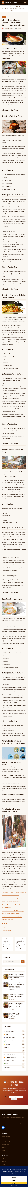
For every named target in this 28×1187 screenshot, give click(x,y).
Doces (3, 1139)
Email (7, 1097)
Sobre (3, 1164)
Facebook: (4, 923)
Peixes (6, 8)
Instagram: (4, 926)
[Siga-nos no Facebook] (3, 1127)
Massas (3, 1150)
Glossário (4, 1161)
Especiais (4, 1147)
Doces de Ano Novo (7, 1141)
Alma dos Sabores (6, 1136)
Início (3, 8)
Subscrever (14, 1099)
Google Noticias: (6, 930)
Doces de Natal (5, 1144)
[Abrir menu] (25, 2)
